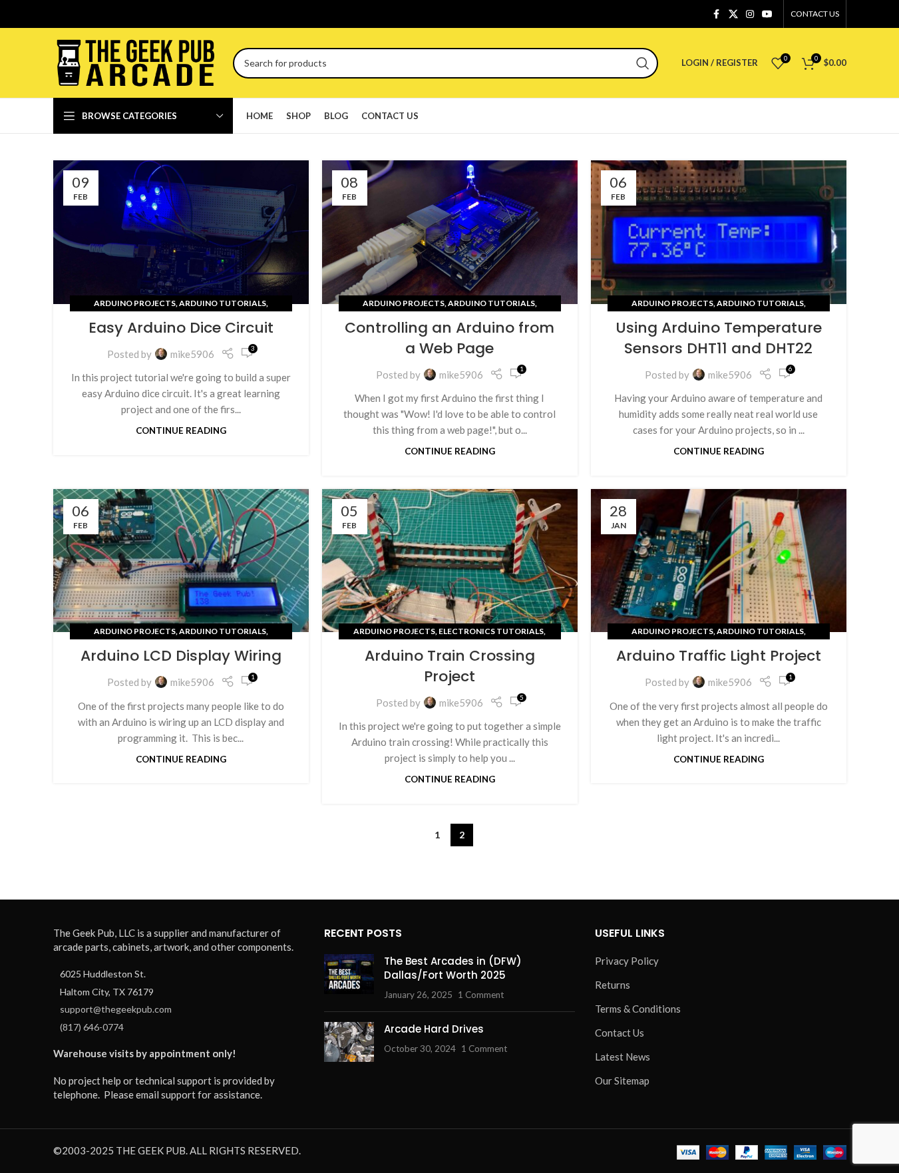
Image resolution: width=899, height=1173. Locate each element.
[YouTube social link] (767, 14)
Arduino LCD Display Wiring (181, 655)
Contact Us (619, 1033)
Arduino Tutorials (222, 303)
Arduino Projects (135, 303)
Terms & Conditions (638, 1009)
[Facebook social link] (717, 14)
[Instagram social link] (750, 14)
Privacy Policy (627, 961)
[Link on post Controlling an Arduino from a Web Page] (450, 232)
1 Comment (481, 994)
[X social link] (733, 14)
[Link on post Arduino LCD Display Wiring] (181, 561)
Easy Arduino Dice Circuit (181, 327)
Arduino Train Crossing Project (450, 666)
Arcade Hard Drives (434, 1029)
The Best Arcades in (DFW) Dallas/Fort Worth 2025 (453, 968)
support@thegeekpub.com (116, 1009)
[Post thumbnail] (349, 977)
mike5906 (192, 354)
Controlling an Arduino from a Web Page (449, 338)
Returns (612, 985)
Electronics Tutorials (491, 631)
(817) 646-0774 (92, 1027)
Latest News (622, 1057)
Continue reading (181, 430)
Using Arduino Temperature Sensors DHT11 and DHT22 (719, 338)
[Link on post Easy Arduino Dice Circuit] (181, 232)
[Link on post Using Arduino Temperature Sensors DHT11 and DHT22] (718, 232)
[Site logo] (136, 61)
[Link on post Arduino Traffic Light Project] (718, 561)
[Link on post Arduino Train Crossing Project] (450, 561)
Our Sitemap (622, 1081)
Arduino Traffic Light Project (718, 655)
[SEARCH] (643, 63)
